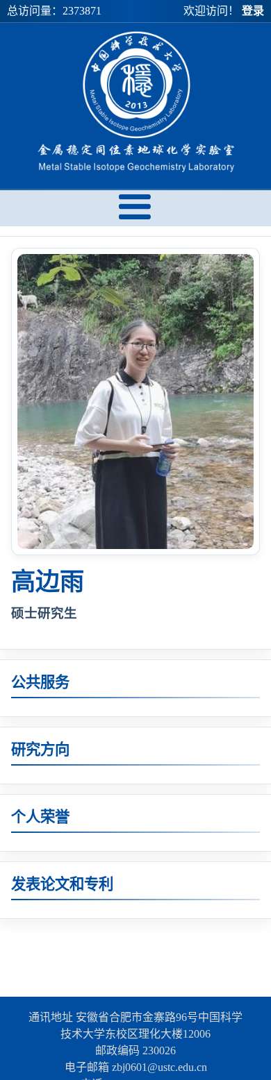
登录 (253, 11)
